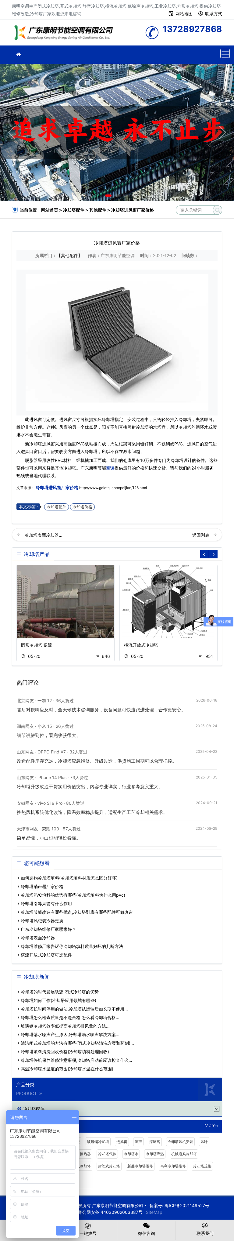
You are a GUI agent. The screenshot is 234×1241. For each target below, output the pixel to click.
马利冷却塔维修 (173, 1166)
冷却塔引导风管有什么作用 (46, 903)
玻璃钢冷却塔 (98, 1141)
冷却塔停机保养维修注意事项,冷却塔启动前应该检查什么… (76, 1060)
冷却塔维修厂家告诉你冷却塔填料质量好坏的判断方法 (72, 946)
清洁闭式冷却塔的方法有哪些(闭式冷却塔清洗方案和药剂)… (77, 1043)
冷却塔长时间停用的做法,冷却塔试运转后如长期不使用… (74, 1008)
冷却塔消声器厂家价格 (42, 886)
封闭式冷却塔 (109, 1166)
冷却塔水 (131, 1154)
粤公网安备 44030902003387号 (110, 1212)
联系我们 (205, 1233)
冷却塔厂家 (65, 35)
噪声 (138, 1141)
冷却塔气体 (107, 1154)
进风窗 (121, 1141)
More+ (211, 1125)
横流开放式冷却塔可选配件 (46, 954)
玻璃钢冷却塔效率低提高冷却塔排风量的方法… (65, 1026)
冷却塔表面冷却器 (38, 937)
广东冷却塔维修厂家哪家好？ (48, 929)
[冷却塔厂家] (18, 54)
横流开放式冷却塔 (141, 645)
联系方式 (213, 13)
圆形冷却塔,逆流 (36, 645)
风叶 (204, 1141)
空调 (110, 467)
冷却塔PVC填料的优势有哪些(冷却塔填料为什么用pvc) (73, 895)
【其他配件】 (69, 255)
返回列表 (201, 535)
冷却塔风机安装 (180, 1141)
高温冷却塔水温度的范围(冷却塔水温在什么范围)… (69, 1068)
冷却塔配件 (73, 209)
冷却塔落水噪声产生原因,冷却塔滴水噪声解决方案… (70, 1034)
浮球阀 (154, 1141)
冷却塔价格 (82, 507)
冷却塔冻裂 (202, 1166)
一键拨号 (88, 1233)
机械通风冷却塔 (184, 1154)
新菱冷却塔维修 (140, 1166)
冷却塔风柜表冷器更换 (42, 920)
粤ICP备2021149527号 (187, 1205)
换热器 (85, 1154)
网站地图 (184, 13)
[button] (108, 195)
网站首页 (49, 209)
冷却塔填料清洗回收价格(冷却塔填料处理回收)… (67, 1051)
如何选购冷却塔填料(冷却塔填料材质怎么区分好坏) (69, 877)
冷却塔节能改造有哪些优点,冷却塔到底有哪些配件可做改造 (77, 912)
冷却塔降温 (155, 1154)
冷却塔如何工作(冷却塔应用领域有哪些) (58, 1000)
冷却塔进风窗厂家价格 (57, 487)
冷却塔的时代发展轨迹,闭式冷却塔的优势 (60, 991)
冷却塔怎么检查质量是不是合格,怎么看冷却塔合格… (70, 1017)
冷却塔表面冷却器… (43, 535)
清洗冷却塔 (82, 1166)
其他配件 (97, 209)
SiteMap (154, 1212)
